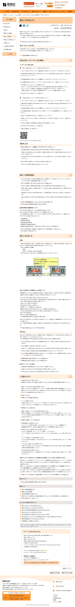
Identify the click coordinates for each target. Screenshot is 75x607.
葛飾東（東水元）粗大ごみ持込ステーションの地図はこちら (35, 358)
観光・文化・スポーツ (36, 11)
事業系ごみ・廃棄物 (8, 33)
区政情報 (70, 11)
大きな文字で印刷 (65, 28)
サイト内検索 (40, 3)
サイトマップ (55, 594)
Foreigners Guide (29, 6)
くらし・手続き (7, 11)
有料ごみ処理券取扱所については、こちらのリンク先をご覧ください (37, 201)
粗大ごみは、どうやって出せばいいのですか (32, 512)
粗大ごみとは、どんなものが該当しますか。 (31, 505)
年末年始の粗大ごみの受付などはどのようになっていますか (36, 514)
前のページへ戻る (56, 572)
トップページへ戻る (68, 572)
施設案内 (45, 11)
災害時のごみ (6, 42)
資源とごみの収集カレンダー (10, 39)
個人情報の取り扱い (57, 598)
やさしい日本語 (65, 2)
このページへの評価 (57, 601)
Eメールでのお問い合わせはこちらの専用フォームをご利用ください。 (42, 562)
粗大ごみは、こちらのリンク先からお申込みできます (36, 41)
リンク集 (55, 596)
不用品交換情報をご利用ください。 (30, 55)
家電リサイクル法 (26, 395)
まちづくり (63, 11)
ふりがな (57, 2)
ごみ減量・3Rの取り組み (9, 46)
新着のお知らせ (7, 26)
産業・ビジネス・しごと (54, 11)
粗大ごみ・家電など (35, 14)
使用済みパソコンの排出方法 (28, 407)
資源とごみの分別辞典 (27, 491)
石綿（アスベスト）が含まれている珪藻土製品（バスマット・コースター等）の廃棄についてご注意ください (45, 496)
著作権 (54, 599)
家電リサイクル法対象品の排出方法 (30, 397)
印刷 (55, 28)
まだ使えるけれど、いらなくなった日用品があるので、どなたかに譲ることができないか (42, 516)
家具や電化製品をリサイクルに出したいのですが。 (33, 518)
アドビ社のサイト (58, 524)
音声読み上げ (59, 7)
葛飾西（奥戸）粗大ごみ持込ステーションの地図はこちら (34, 360)
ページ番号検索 (49, 3)
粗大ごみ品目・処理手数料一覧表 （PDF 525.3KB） (34, 204)
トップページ (11, 14)
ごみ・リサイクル (26, 14)
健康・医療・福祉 (15, 11)
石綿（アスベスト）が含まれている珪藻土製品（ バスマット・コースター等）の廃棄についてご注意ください (45, 474)
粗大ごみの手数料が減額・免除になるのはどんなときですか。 (36, 510)
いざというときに (29, 3)
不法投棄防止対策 (7, 49)
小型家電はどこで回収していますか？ (30, 520)
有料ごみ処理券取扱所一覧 (28, 489)
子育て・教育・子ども (25, 11)
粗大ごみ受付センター (29, 128)
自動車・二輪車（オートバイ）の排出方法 (31, 419)
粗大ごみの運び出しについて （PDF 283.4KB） (33, 327)
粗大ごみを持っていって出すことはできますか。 (33, 507)
